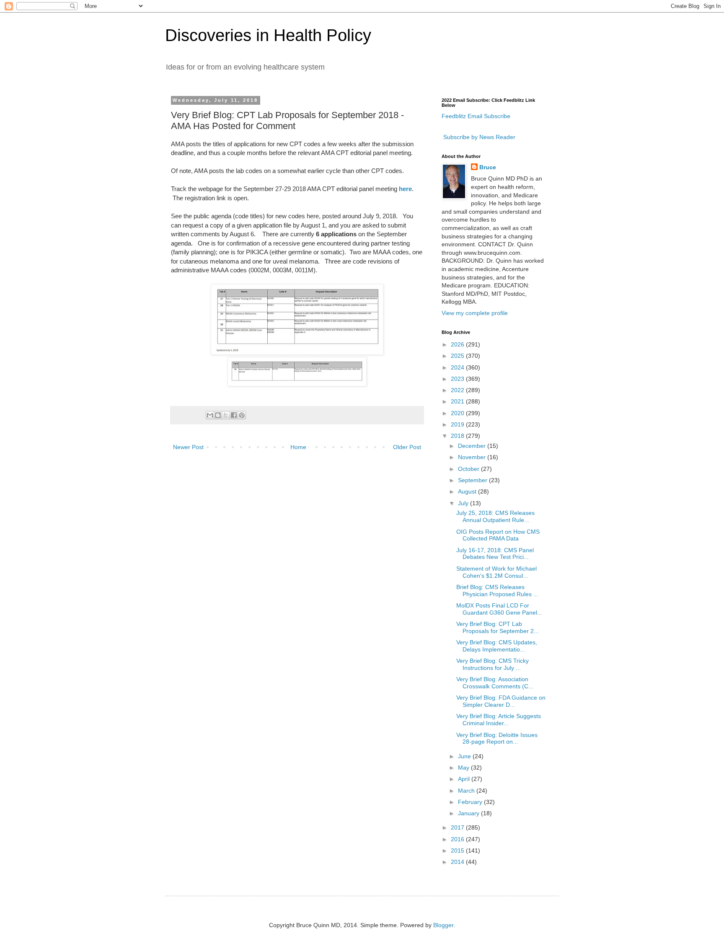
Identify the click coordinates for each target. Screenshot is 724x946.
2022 (458, 390)
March (467, 790)
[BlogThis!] (218, 415)
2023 (458, 378)
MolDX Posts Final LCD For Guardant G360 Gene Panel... (499, 609)
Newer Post (188, 447)
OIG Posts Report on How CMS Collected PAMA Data (498, 535)
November (472, 457)
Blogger (443, 925)
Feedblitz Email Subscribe (476, 116)
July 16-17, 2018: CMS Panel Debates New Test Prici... (495, 554)
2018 (458, 435)
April (464, 778)
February (471, 802)
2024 (458, 367)
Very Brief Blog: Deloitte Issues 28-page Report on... (497, 738)
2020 (458, 413)
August (468, 491)
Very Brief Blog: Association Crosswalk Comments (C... (494, 683)
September (473, 480)
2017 (458, 827)
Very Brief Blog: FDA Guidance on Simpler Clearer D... (501, 701)
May (464, 767)
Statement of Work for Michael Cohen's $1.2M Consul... (496, 572)
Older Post (407, 447)
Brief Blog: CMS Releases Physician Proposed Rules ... (497, 590)
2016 (458, 839)
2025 (458, 355)
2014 (458, 861)
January (469, 813)
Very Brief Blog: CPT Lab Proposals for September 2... (497, 627)
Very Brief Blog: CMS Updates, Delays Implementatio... (496, 646)
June (465, 756)
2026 (458, 344)
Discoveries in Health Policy (268, 35)
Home (298, 447)
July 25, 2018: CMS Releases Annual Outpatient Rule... (495, 516)
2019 (458, 424)
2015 (458, 850)
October (469, 468)
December (472, 445)
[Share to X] (226, 415)
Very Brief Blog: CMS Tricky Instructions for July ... (492, 664)
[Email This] (210, 415)
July (464, 503)
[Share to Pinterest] (242, 415)
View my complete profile (475, 313)
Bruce (487, 167)
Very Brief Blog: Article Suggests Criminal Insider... (498, 719)
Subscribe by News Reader (478, 137)
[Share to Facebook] (234, 415)
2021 (458, 401)
